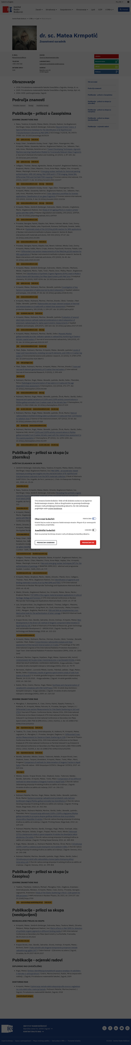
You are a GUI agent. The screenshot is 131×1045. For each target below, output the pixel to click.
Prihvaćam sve (88, 542)
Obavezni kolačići (44, 519)
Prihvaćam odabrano (46, 542)
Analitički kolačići (45, 530)
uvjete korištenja (55, 508)
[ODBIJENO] (94, 531)
